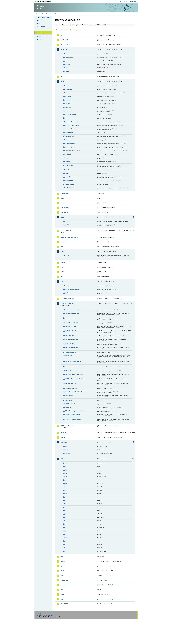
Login (121, 1)
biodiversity (65, 193)
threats (67, 169)
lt (65, 514)
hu (66, 503)
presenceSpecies (70, 147)
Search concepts (76, 30)
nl (66, 527)
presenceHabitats (70, 143)
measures (68, 111)
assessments (69, 85)
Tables (38, 23)
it (65, 510)
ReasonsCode (69, 395)
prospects (68, 154)
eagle (66, 450)
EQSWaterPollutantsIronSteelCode (75, 379)
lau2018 (63, 561)
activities (67, 53)
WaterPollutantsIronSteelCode (73, 419)
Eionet (43, 13)
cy (66, 473)
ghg (62, 267)
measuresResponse (70, 129)
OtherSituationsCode (71, 383)
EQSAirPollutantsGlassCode (73, 361)
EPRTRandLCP (66, 230)
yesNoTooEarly (69, 184)
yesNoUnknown (69, 187)
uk (66, 551)
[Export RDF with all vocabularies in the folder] (133, 49)
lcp (62, 566)
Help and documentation (43, 17)
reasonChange (69, 165)
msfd (62, 571)
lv (65, 520)
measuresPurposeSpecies (72, 125)
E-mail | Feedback (41, 613)
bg (66, 470)
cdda (62, 198)
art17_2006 (64, 49)
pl (66, 531)
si (65, 544)
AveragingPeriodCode (71, 322)
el (65, 490)
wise (62, 599)
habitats (67, 103)
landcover (64, 442)
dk (66, 483)
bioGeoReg (68, 89)
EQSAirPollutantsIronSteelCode (74, 366)
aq (61, 35)
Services (38, 36)
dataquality (64, 212)
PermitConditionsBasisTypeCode (74, 392)
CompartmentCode (70, 352)
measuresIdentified (70, 114)
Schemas (39, 29)
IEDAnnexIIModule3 (67, 303)
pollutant (67, 293)
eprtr (62, 217)
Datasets (38, 20)
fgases (63, 251)
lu (66, 517)
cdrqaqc (67, 92)
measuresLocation (70, 118)
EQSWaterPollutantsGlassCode (74, 374)
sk (66, 547)
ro (66, 537)
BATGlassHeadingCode (71, 339)
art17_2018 (64, 81)
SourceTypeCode (70, 403)
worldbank (64, 604)
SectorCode (68, 400)
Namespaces (40, 39)
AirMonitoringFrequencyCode (73, 309)
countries (68, 61)
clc (66, 446)
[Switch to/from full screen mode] (127, 1)
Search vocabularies (63, 30)
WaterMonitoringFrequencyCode (74, 411)
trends (67, 71)
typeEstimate (69, 180)
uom (62, 594)
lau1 (62, 459)
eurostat (63, 242)
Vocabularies (40, 33)
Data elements (40, 26)
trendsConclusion (70, 177)
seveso (63, 585)
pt (66, 534)
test (62, 589)
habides (63, 272)
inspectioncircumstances (72, 289)
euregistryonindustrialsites (70, 237)
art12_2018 (64, 44)
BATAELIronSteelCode (71, 331)
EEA (44, 1)
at (65, 463)
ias (62, 276)
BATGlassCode (69, 335)
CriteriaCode (68, 355)
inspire (63, 437)
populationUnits (69, 136)
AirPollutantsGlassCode (72, 313)
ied (62, 281)
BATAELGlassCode (70, 326)
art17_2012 (64, 76)
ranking (67, 161)
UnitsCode (68, 407)
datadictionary (65, 207)
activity (67, 221)
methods (67, 64)
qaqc (66, 158)
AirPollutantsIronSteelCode (73, 318)
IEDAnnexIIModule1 (67, 298)
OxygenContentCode (71, 388)
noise (62, 575)
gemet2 (63, 262)
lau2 (62, 556)
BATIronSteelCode (70, 344)
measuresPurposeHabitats (72, 121)
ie (65, 507)
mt (66, 524)
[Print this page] (124, 1)
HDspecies (68, 107)
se (66, 541)
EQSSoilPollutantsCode (72, 370)
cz (66, 476)
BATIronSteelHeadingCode (72, 347)
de (66, 480)
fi (65, 497)
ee (66, 487)
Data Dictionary (50, 13)
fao (62, 246)
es (66, 493)
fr (65, 500)
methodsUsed (69, 132)
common (64, 203)
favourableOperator (70, 100)
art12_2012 (64, 40)
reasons (67, 67)
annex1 (67, 285)
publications (65, 580)
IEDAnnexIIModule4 (67, 426)
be (66, 466)
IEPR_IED (64, 432)
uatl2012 (67, 453)
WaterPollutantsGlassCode (72, 414)
